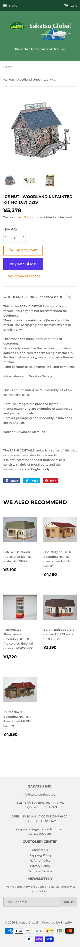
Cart (73, 5)
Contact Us (40, 849)
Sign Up (68, 902)
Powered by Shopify (57, 922)
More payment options (23, 276)
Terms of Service (40, 871)
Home (7, 66)
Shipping (31, 217)
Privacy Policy (40, 866)
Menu (13, 5)
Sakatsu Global (27, 922)
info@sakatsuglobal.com (40, 794)
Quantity (10, 229)
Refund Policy (40, 860)
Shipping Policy (40, 855)
